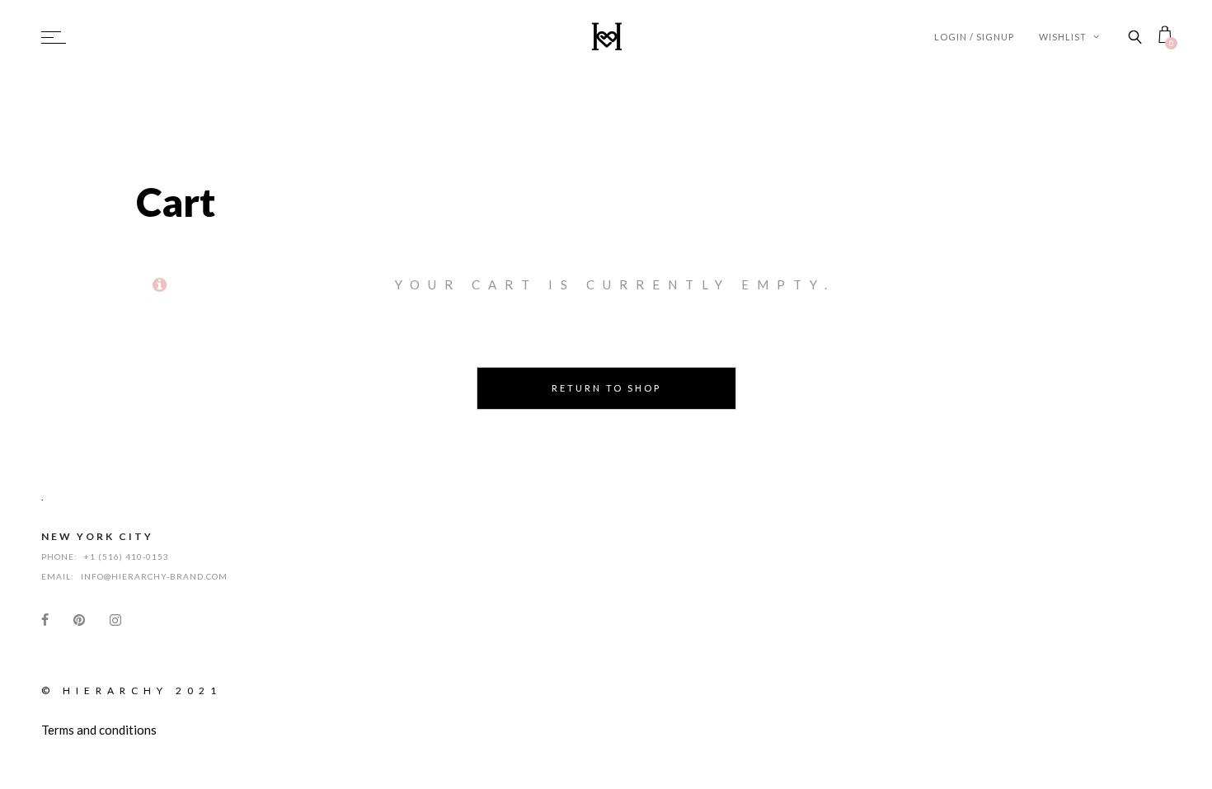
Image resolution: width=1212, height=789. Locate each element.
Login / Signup (974, 36)
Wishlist (1064, 36)
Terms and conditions (99, 729)
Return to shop (606, 388)
